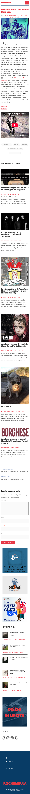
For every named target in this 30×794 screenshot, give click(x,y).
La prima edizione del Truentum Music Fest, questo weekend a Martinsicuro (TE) (14, 291)
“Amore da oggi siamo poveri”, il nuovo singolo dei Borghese (15, 188)
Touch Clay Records (15, 153)
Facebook (4, 106)
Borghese (24, 144)
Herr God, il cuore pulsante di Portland (19, 658)
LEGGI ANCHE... (8, 627)
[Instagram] (12, 738)
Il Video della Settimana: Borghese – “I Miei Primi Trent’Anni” (11, 234)
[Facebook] (4, 738)
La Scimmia (6, 407)
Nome (3, 517)
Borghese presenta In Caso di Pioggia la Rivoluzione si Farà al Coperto (14, 441)
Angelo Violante (6, 144)
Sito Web (4, 109)
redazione (15, 15)
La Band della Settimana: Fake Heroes (12, 479)
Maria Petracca (7, 350)
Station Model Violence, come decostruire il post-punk (18, 672)
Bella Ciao (16, 144)
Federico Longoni (8, 639)
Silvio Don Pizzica (8, 411)
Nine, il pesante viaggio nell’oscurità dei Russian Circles (17, 634)
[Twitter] (8, 738)
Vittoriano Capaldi (9, 665)
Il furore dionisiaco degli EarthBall (17, 645)
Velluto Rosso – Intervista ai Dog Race (18, 683)
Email (3, 525)
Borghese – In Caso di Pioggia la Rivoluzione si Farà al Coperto (14, 345)
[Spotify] (16, 738)
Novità (17, 17)
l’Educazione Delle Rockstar (15, 148)
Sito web (3, 534)
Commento (4, 500)
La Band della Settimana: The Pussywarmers (14, 471)
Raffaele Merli (7, 652)
